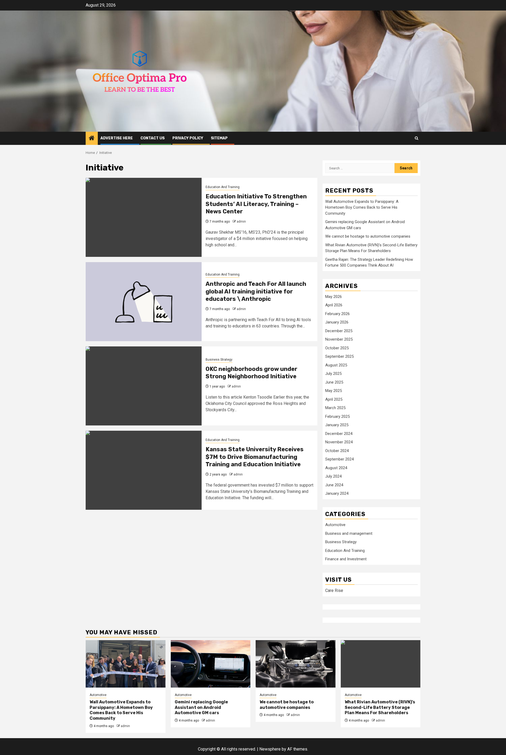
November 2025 (339, 339)
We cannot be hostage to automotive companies (367, 236)
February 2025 (337, 416)
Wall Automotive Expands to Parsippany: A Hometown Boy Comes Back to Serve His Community (361, 207)
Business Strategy (219, 359)
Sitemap (219, 138)
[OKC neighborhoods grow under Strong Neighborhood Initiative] (144, 385)
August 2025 (336, 365)
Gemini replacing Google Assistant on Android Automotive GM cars (201, 707)
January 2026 (336, 322)
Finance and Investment (346, 559)
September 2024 (339, 459)
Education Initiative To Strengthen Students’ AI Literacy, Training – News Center (256, 204)
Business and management (348, 533)
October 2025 (337, 348)
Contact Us (152, 138)
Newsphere (270, 749)
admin (241, 221)
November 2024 (339, 442)
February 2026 (337, 313)
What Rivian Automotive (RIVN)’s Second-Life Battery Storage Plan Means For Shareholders (380, 707)
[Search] (416, 138)
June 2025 (334, 382)
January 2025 (336, 425)
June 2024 (334, 485)
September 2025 (339, 356)
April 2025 (333, 399)
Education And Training (223, 187)
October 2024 (337, 450)
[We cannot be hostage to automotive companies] (295, 664)
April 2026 (333, 305)
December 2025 (338, 331)
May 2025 (333, 390)
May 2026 (333, 296)
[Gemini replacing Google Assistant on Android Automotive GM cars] (211, 664)
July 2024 (333, 476)
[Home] (92, 138)
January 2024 (336, 493)
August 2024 (336, 467)
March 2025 (335, 407)
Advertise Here (116, 138)
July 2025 (333, 373)
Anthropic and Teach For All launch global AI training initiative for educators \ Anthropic (256, 291)
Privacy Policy (187, 138)
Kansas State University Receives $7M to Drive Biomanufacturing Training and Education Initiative (255, 457)
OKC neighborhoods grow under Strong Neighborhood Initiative (251, 372)
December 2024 (338, 433)
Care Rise (334, 590)
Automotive (335, 524)
